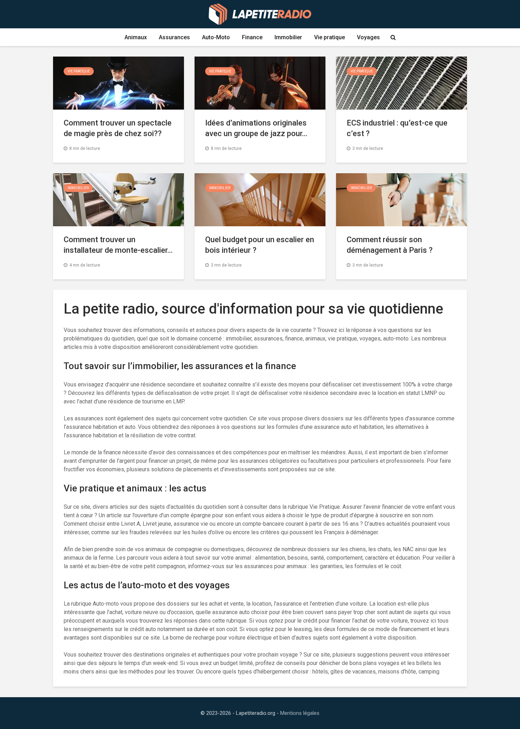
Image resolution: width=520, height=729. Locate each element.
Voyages (368, 37)
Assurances (174, 37)
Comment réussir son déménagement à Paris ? (390, 245)
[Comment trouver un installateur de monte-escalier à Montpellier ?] (118, 199)
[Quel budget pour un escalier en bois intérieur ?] (260, 199)
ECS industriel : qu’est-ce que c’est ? (397, 128)
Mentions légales (299, 713)
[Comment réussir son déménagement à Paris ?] (401, 199)
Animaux (136, 37)
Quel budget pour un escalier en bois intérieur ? (259, 245)
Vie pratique (329, 37)
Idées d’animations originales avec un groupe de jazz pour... (256, 128)
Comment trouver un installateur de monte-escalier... (118, 245)
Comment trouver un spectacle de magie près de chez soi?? (118, 128)
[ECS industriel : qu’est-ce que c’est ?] (401, 82)
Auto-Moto (216, 37)
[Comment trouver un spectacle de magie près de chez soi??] (118, 82)
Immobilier (288, 37)
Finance (252, 37)
